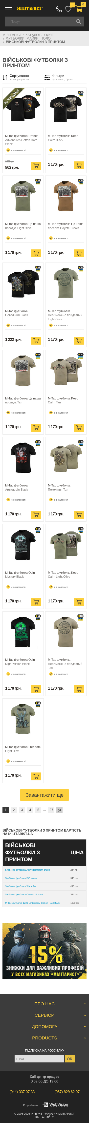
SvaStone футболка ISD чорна (21, 878)
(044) (22, 1092)
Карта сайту (44, 1117)
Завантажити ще (45, 795)
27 (51, 810)
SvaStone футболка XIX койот (21, 886)
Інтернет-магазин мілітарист (53, 1113)
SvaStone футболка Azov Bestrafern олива (27, 870)
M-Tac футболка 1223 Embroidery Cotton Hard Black (32, 903)
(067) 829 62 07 (59, 9)
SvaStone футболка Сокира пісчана (24, 894)
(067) (67, 1092)
